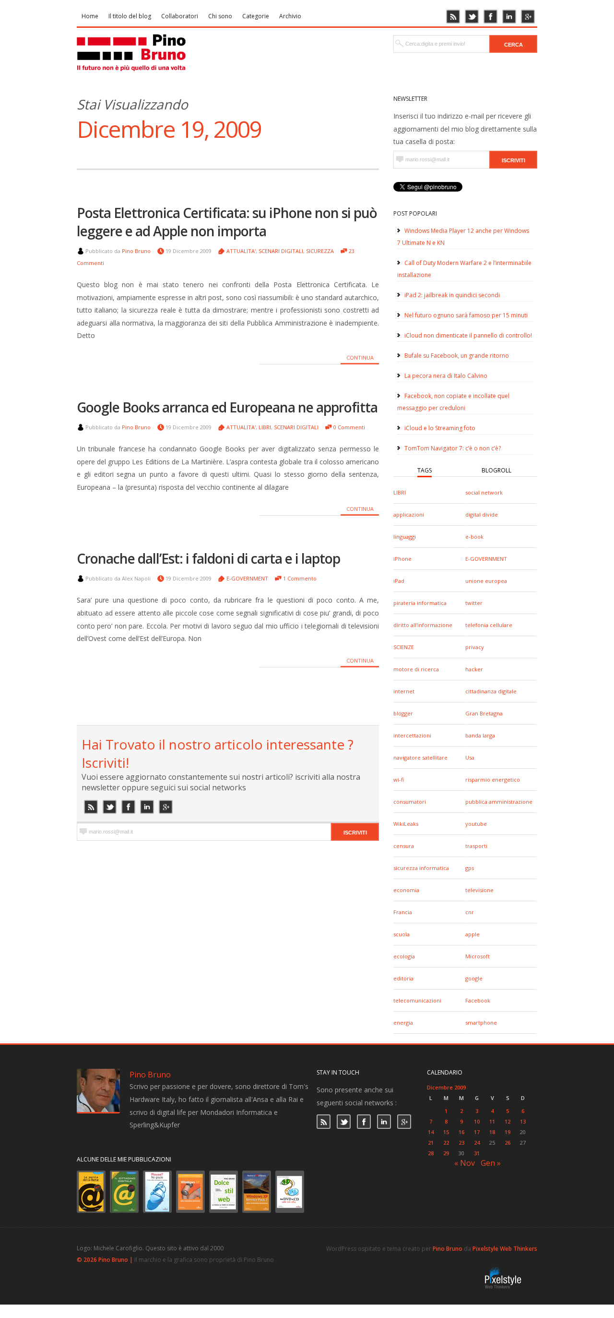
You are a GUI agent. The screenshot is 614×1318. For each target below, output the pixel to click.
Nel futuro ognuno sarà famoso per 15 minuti (466, 315)
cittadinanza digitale (491, 691)
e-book (474, 536)
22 (446, 1142)
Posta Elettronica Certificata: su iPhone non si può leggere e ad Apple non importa (227, 222)
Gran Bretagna (484, 713)
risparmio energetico (492, 779)
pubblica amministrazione (498, 801)
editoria (403, 978)
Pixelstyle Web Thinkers (504, 1249)
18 (492, 1132)
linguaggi (404, 536)
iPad (398, 580)
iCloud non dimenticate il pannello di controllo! (468, 335)
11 (492, 1121)
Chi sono (220, 16)
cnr (469, 912)
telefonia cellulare (488, 625)
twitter (474, 602)
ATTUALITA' (241, 250)
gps (469, 867)
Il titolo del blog (129, 16)
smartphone (481, 1022)
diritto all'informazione (422, 625)
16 (461, 1132)
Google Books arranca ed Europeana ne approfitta (227, 407)
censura (403, 845)
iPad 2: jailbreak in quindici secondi (452, 295)
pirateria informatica (420, 602)
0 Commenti (349, 427)
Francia (402, 912)
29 (446, 1153)
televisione (479, 890)
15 (446, 1132)
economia (406, 890)
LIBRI (399, 492)
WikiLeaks (405, 823)
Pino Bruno (136, 250)
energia (403, 1022)
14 (431, 1132)
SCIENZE (403, 647)
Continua (360, 357)
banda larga (480, 735)
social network (484, 492)
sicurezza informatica (421, 867)
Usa (469, 757)
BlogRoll (496, 470)
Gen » (491, 1163)
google (474, 978)
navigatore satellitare (420, 757)
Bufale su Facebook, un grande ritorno (456, 355)
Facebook (477, 1000)
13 (523, 1121)
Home (90, 16)
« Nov (464, 1163)
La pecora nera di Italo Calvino (445, 376)
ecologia (404, 956)
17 (477, 1132)
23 (461, 1142)
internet (403, 691)
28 (431, 1153)
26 (507, 1142)
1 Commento (300, 578)
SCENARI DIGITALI (281, 250)
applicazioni (408, 514)
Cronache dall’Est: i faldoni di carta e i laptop (208, 558)
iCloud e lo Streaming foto (439, 428)
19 (507, 1132)
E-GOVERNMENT (486, 558)
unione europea (486, 580)
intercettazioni (412, 735)
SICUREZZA (320, 250)
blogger (403, 713)
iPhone (402, 558)
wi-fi (398, 779)
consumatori (409, 801)
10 (477, 1121)
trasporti (476, 845)
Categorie (255, 16)
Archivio (290, 16)
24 (477, 1142)
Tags (424, 470)
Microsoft (477, 956)
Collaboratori (179, 16)
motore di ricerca (416, 669)
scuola (401, 934)
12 (507, 1121)
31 (477, 1153)
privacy (474, 647)
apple (472, 934)
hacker (474, 669)
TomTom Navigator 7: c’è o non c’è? (452, 448)
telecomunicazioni (417, 1000)
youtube (476, 823)
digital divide (481, 514)
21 (431, 1142)
